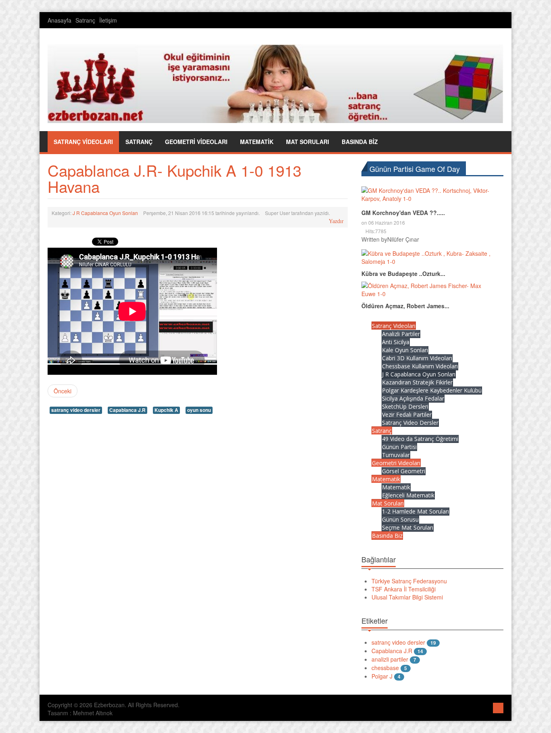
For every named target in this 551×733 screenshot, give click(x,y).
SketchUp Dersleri (405, 406)
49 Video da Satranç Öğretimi (420, 439)
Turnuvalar (396, 455)
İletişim (108, 20)
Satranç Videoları (393, 326)
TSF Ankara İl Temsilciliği (404, 589)
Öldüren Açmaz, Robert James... (405, 306)
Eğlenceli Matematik (408, 495)
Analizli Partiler (401, 334)
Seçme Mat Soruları (407, 527)
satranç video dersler (75, 410)
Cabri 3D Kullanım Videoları (417, 358)
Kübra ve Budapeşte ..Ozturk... (403, 273)
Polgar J (382, 676)
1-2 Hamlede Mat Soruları (415, 511)
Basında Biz (387, 535)
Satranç (85, 20)
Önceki (62, 391)
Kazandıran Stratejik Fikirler (417, 382)
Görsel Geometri (403, 471)
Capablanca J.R (127, 410)
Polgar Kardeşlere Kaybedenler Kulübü (432, 390)
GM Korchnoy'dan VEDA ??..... (403, 213)
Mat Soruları (388, 503)
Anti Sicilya (395, 342)
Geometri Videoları (396, 463)
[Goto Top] (498, 707)
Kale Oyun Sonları (405, 350)
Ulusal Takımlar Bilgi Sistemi (407, 597)
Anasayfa (59, 20)
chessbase (385, 668)
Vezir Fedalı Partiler (407, 414)
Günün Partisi (399, 447)
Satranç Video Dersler (410, 422)
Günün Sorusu (400, 519)
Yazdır (336, 221)
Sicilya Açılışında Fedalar (413, 398)
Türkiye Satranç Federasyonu (409, 581)
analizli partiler (390, 659)
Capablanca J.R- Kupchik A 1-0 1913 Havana (174, 178)
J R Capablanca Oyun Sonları (105, 212)
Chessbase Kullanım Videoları (420, 366)
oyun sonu (199, 410)
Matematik (386, 479)
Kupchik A (166, 410)
